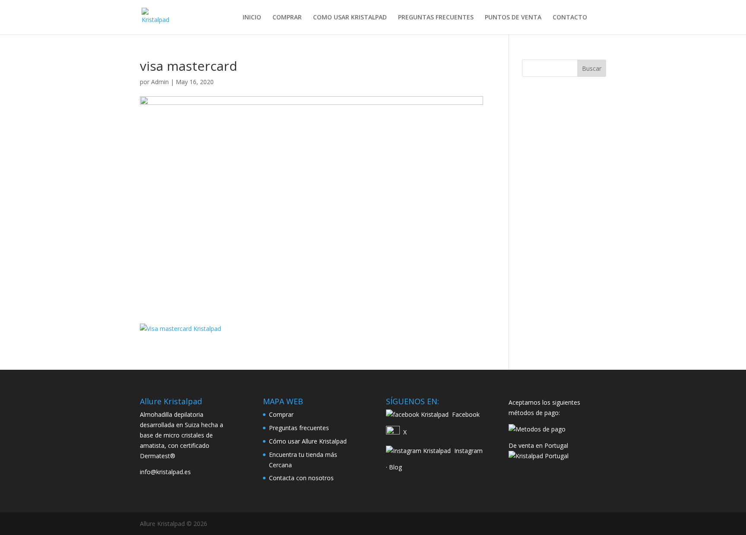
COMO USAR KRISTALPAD (350, 17)
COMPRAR (287, 17)
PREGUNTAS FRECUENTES (436, 17)
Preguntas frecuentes (299, 428)
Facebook (466, 414)
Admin (160, 82)
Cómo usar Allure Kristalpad (308, 441)
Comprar (281, 414)
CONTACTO (570, 17)
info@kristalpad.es (165, 472)
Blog (395, 467)
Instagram (468, 451)
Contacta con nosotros (301, 478)
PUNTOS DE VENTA (513, 17)
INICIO (252, 17)
